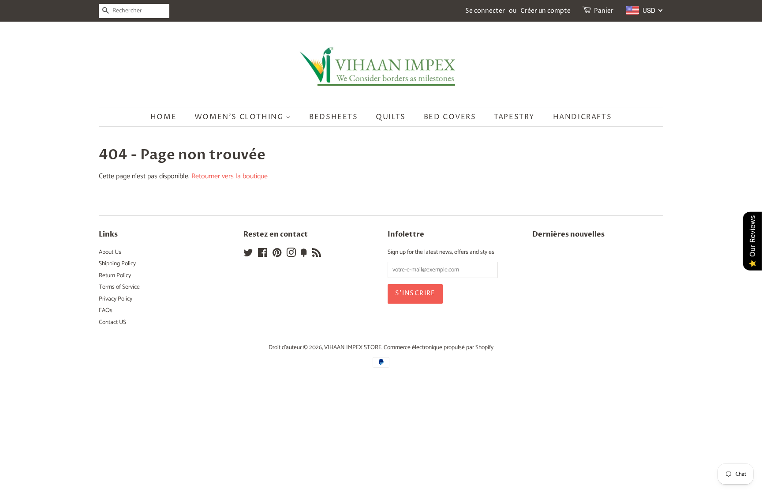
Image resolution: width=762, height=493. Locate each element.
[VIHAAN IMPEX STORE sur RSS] (316, 255)
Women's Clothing (240, 117)
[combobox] (644, 10)
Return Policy (115, 275)
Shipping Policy (117, 263)
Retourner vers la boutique (229, 176)
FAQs (105, 310)
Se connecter (485, 11)
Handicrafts (582, 117)
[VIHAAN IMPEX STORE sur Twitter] (248, 255)
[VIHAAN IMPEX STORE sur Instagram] (291, 255)
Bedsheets (333, 117)
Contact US (112, 322)
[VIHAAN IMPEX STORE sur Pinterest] (277, 255)
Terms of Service (119, 287)
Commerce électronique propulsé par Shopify (438, 347)
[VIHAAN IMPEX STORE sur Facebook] (263, 255)
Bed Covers (450, 117)
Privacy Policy (115, 299)
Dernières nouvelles (568, 234)
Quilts (391, 117)
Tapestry (514, 117)
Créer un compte (545, 11)
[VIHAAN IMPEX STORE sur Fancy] (303, 255)
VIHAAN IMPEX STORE (352, 347)
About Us (110, 252)
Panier (603, 11)
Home (163, 117)
